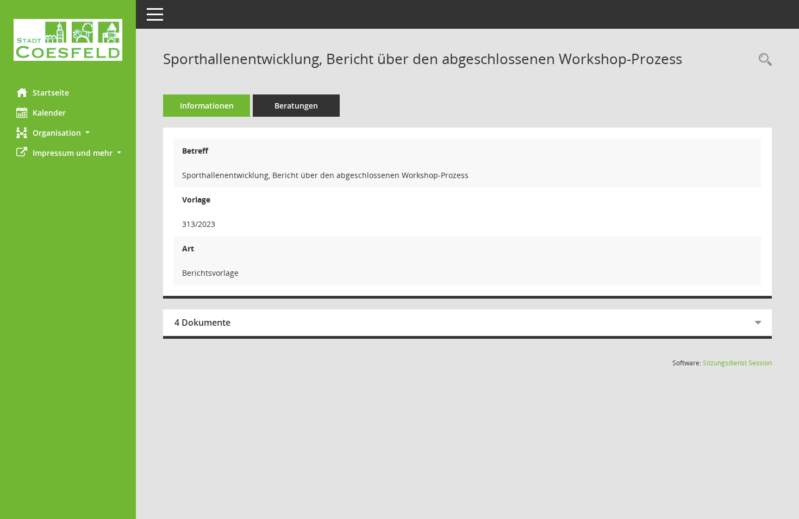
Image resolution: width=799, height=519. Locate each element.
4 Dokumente (202, 322)
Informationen (207, 105)
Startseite (51, 92)
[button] (68, 133)
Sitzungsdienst (737, 363)
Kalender (49, 112)
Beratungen (296, 105)
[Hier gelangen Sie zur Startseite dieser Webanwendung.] (68, 40)
